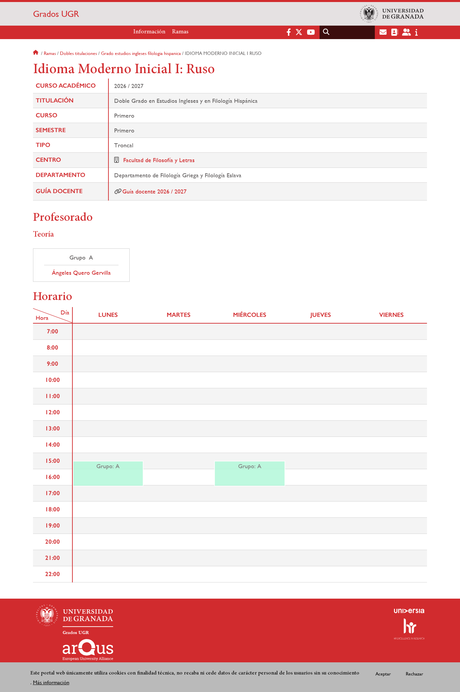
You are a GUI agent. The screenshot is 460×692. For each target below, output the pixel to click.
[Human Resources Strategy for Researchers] (409, 629)
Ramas (180, 32)
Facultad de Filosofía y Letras (159, 159)
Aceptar (383, 673)
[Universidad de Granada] (392, 14)
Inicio (36, 53)
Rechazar (414, 673)
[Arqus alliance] (88, 650)
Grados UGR (56, 13)
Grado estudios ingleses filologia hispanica (141, 53)
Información (149, 32)
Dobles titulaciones (78, 53)
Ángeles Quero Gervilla (81, 272)
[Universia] (409, 611)
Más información (51, 682)
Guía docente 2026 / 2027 (154, 191)
